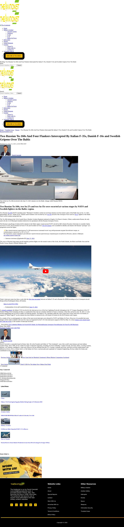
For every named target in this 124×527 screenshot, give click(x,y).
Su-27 (76, 214)
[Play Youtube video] (45, 271)
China (2, 398)
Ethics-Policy (51, 514)
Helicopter (84, 494)
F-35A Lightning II (12, 324)
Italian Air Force (23, 324)
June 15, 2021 (31, 238)
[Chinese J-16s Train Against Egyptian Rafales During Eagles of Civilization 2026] (5, 396)
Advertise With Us (53, 504)
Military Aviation (6, 425)
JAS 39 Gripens (46, 225)
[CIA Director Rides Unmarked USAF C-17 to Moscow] (5, 424)
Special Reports (52, 494)
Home (49, 487)
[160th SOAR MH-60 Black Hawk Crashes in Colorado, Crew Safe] (5, 410)
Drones (83, 497)
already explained (7, 310)
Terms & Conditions (53, 511)
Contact (50, 497)
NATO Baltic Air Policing (35, 324)
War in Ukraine (5, 439)
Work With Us (52, 501)
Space (83, 501)
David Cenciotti (16, 155)
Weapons (83, 504)
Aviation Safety (5, 412)
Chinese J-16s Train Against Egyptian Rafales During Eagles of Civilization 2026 (21, 402)
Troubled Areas (8, 131)
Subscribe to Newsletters (14, 56)
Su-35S (49, 214)
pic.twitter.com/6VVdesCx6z (12, 235)
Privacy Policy (52, 508)
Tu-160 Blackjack (73, 324)
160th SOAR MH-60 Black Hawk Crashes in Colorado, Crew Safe (17, 415)
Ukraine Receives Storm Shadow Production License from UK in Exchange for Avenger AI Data (25, 442)
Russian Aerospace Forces (50, 324)
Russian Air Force (63, 324)
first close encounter (34, 299)
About (49, 491)
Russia (2, 131)
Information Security (87, 508)
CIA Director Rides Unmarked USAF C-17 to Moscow (14, 429)
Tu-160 (10, 213)
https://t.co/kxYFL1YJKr (11, 304)
